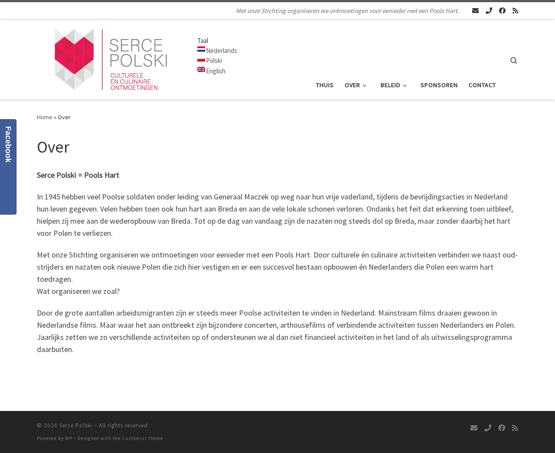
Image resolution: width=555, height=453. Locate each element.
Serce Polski (75, 425)
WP (68, 438)
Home (44, 117)
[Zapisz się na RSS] (515, 11)
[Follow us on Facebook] (502, 11)
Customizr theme (142, 438)
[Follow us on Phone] (489, 11)
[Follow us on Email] (475, 11)
